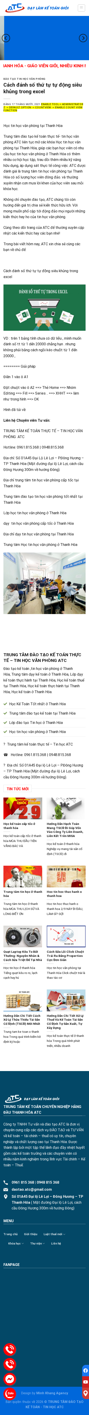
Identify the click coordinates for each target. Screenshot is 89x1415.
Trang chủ (10, 1234)
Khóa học (14, 1243)
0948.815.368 (60, 755)
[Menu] (81, 8)
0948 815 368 (48, 1182)
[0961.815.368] (9, 1349)
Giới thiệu (30, 1234)
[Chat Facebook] (9, 1379)
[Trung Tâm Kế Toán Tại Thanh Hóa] (37, 8)
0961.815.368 (35, 755)
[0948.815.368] (9, 1364)
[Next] (83, 38)
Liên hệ (56, 1243)
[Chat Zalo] (9, 1394)
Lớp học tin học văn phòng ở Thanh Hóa (34, 513)
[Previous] (6, 38)
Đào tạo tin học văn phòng (24, 78)
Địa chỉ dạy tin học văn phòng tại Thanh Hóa (38, 534)
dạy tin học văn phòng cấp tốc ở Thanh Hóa (38, 523)
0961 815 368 (23, 1182)
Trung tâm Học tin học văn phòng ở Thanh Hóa (40, 544)
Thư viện (36, 1243)
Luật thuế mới (53, 1234)
